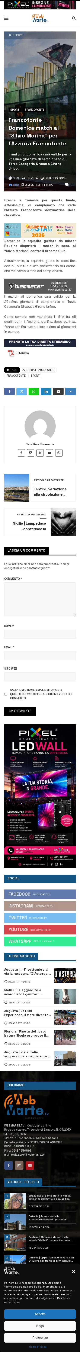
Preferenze (40, 1337)
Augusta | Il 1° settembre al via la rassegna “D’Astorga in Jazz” (27, 972)
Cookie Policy (38, 1347)
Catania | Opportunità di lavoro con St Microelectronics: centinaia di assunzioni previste (51, 1259)
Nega (40, 1326)
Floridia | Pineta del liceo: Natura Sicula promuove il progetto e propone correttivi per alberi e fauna (27, 1034)
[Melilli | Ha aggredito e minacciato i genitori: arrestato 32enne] (65, 996)
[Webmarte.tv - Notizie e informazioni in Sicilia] (40, 18)
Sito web (10, 668)
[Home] (10, 35)
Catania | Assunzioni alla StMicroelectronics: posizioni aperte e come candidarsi (48, 1218)
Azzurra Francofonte (38, 370)
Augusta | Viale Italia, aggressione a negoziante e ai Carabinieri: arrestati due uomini (27, 1054)
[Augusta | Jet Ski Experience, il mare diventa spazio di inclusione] (65, 1017)
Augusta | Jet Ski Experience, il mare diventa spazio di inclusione (26, 1013)
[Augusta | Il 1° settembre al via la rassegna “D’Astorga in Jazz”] (65, 975)
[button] (73, 1272)
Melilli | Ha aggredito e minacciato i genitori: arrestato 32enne (22, 992)
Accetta (40, 1314)
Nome (9, 626)
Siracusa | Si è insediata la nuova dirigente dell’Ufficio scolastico (50, 1197)
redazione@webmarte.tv (28, 1155)
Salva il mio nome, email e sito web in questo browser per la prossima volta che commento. (41, 694)
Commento (13, 578)
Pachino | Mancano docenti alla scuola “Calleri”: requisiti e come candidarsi (49, 1239)
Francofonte (35, 110)
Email (9, 647)
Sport (19, 35)
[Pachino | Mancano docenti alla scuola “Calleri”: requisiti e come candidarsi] (15, 1242)
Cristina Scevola (39, 444)
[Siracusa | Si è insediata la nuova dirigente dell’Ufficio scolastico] (15, 1201)
